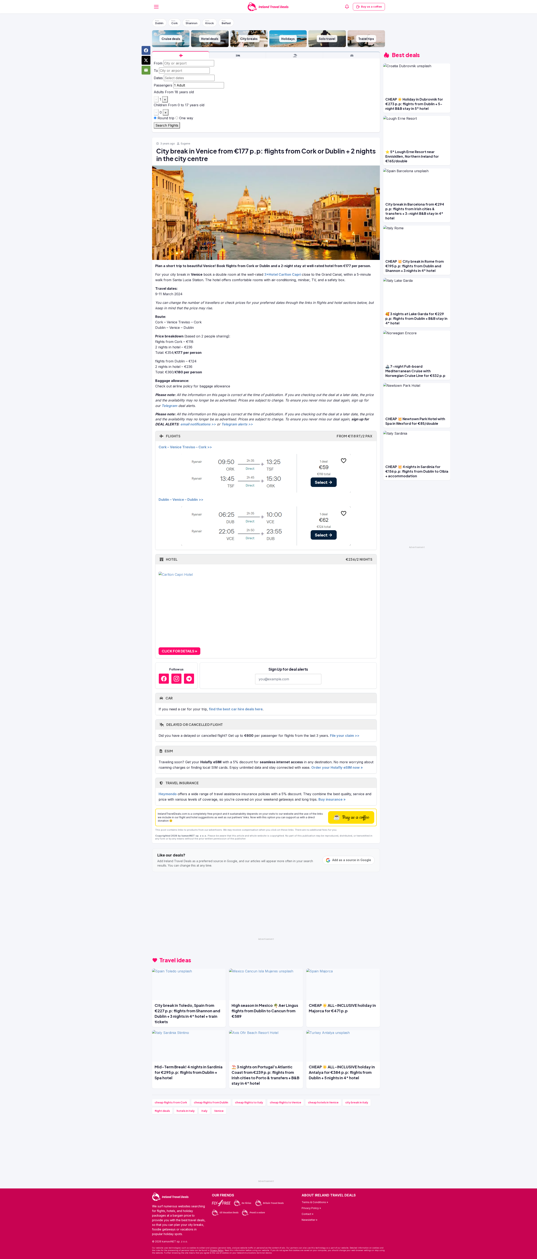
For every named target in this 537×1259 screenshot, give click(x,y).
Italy (204, 1110)
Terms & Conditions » (315, 1202)
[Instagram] (176, 679)
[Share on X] (146, 60)
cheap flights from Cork (171, 1102)
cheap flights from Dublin (211, 1102)
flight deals (162, 1110)
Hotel (268, 559)
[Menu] (156, 7)
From (158, 63)
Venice (219, 1110)
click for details (178, 651)
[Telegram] (189, 679)
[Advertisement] (266, 906)
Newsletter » (309, 1219)
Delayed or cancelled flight (194, 724)
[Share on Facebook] (146, 50)
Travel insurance (182, 783)
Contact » (307, 1214)
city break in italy (356, 1102)
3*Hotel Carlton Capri (282, 274)
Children (160, 105)
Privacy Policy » (311, 1208)
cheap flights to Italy (249, 1102)
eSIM (168, 751)
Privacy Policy (216, 1250)
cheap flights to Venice (285, 1102)
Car (169, 698)
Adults (159, 92)
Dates (158, 78)
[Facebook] (164, 679)
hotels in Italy (186, 1110)
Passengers (163, 85)
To (156, 70)
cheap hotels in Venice (323, 1102)
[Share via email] (146, 70)
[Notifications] (347, 7)
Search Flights (166, 125)
